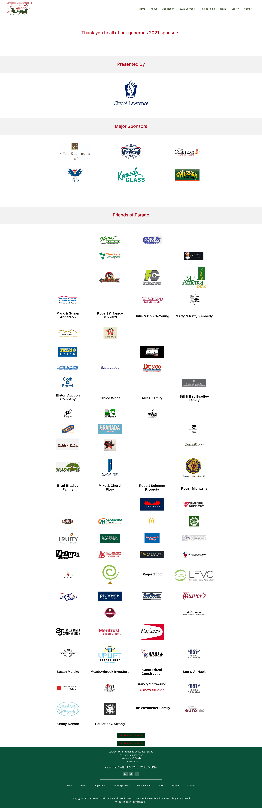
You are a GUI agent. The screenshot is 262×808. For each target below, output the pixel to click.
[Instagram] (125, 774)
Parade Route (208, 8)
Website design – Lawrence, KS (131, 801)
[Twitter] (131, 774)
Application (168, 8)
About (154, 8)
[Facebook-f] (137, 774)
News (223, 8)
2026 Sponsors (187, 8)
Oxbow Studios (152, 690)
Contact (248, 8)
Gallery (235, 8)
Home (142, 8)
